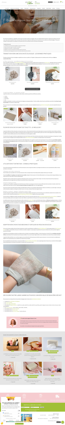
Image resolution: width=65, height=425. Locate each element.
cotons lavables (9, 302)
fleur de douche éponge (30, 137)
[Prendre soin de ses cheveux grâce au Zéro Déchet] (32, 368)
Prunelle (37, 24)
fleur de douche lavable (19, 62)
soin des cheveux (15, 308)
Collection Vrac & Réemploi (14, 8)
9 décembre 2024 (33, 358)
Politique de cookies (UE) (43, 418)
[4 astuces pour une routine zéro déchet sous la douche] (12, 368)
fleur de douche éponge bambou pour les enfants (47, 196)
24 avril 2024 (33, 383)
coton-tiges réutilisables (11, 303)
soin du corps (47, 62)
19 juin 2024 (13, 381)
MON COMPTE (56, 2)
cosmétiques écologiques (15, 301)
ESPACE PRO (50, 2)
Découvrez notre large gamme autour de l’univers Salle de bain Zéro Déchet (18, 50)
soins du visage (16, 311)
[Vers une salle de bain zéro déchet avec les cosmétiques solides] (52, 368)
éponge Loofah (31, 200)
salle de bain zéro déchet (36, 299)
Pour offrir (7, 8)
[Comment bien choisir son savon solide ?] (52, 344)
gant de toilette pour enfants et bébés (25, 194)
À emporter (39, 8)
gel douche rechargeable (45, 104)
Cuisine (22, 8)
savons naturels (9, 307)
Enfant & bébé (48, 8)
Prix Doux (58, 8)
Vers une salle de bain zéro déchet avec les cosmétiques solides (52, 380)
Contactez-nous (51, 415)
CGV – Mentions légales (54, 418)
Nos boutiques (43, 415)
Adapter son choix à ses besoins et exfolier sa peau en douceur (15, 49)
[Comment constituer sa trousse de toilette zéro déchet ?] (12, 344)
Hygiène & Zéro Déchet (33, 17)
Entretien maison (32, 8)
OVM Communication (56, 420)
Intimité (43, 8)
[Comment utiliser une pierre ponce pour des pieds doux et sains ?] (32, 344)
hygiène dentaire (13, 305)
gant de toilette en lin (42, 228)
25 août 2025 (13, 357)
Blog (28, 17)
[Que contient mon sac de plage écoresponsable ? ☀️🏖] (28, 418)
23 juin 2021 (53, 383)
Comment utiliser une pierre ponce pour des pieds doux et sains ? (32, 355)
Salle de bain (26, 8)
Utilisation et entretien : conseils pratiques (12, 48)
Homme (53, 8)
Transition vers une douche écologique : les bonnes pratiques (15, 45)
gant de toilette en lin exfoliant (31, 240)
